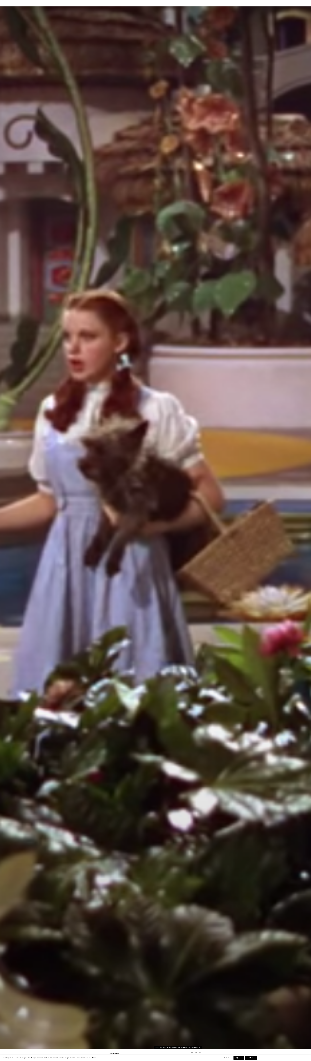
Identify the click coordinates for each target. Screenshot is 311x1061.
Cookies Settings (226, 1057)
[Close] (308, 1058)
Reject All (238, 1057)
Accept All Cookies (251, 1057)
